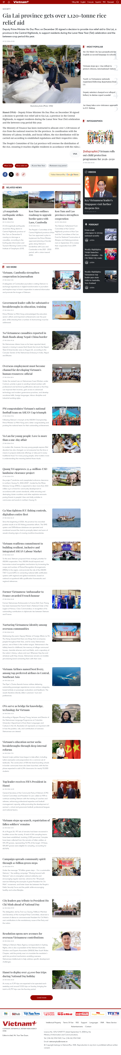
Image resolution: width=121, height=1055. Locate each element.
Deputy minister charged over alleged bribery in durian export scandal (99, 93)
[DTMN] (57, 1013)
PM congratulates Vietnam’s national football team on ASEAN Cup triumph (24, 410)
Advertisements (77, 1026)
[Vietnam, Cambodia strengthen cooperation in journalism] (66, 280)
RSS (77, 1022)
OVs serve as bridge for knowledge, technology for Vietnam (23, 708)
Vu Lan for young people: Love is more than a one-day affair (25, 438)
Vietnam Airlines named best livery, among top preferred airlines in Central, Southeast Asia (26, 673)
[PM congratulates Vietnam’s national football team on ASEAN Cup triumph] (66, 416)
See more (11, 267)
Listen (92, 240)
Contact (88, 1026)
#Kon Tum (8, 165)
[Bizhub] (8, 1013)
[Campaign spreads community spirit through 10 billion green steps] (66, 866)
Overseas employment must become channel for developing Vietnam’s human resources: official (24, 369)
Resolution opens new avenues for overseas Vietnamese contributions (23, 935)
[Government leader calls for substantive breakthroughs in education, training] (66, 310)
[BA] (74, 1013)
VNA (102, 1022)
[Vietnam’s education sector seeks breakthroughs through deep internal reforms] (66, 749)
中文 (104, 2)
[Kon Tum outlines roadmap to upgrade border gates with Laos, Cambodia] (41, 199)
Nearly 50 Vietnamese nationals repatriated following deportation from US (99, 82)
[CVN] (41, 1013)
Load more (41, 997)
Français (90, 2)
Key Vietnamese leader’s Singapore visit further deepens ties (99, 204)
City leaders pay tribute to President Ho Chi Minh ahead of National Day (26, 902)
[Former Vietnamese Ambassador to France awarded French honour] (66, 599)
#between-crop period (58, 165)
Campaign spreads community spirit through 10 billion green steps (24, 861)
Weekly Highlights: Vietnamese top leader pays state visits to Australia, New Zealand (93, 277)
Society (7, 9)
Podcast (94, 224)
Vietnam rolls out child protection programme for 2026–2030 (99, 155)
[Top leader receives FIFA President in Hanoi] (66, 789)
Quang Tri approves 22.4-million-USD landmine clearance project (25, 471)
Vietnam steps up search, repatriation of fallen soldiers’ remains (26, 822)
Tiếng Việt (75, 2)
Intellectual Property (53, 1022)
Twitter (11, 174)
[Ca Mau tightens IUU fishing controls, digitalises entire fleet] (66, 518)
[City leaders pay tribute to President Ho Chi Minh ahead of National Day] (66, 908)
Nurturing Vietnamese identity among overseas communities (25, 626)
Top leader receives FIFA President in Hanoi (24, 783)
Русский (110, 2)
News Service (111, 1022)
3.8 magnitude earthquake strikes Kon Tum (13, 214)
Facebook (5, 174)
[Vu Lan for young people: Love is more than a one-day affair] (66, 443)
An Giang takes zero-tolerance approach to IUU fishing (100, 106)
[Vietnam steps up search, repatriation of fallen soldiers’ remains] (66, 827)
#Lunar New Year (38, 165)
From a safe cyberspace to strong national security (94, 233)
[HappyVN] (90, 1013)
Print (17, 174)
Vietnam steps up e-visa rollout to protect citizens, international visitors (99, 67)
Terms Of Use (68, 1022)
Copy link (23, 174)
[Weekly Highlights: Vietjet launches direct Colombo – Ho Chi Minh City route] (111, 254)
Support (84, 1022)
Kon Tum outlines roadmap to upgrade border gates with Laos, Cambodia (40, 216)
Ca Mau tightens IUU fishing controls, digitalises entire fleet (25, 512)
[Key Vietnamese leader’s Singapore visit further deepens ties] (101, 186)
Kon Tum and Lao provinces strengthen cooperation (67, 214)
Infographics (95, 120)
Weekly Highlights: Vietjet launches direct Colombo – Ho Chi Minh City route (94, 253)
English (83, 2)
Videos (92, 172)
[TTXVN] (106, 1013)
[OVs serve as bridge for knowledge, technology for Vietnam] (66, 713)
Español (98, 2)
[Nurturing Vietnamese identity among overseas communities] (66, 632)
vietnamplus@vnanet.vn (58, 1041)
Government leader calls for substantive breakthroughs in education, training (26, 304)
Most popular (95, 46)
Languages (93, 1022)
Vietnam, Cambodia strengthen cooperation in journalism (21, 274)
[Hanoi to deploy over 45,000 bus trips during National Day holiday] (66, 979)
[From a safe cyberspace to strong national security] (111, 234)
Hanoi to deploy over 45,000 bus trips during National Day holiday (24, 974)
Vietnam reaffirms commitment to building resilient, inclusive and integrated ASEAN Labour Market (23, 547)
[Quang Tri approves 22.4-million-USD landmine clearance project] (66, 476)
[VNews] (116, 1013)
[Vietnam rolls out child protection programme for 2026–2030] (100, 136)
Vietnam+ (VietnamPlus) (21, 2)
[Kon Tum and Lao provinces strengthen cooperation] (68, 199)
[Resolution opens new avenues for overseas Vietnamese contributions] (66, 941)
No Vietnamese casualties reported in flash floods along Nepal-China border (25, 335)
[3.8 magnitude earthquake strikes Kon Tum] (15, 199)
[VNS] (24, 1013)
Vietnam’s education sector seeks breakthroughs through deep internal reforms (24, 745)
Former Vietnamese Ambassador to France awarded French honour (23, 593)
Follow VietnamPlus (58, 174)
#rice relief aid (21, 165)
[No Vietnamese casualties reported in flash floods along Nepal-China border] (66, 340)
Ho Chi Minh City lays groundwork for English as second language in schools (99, 53)
